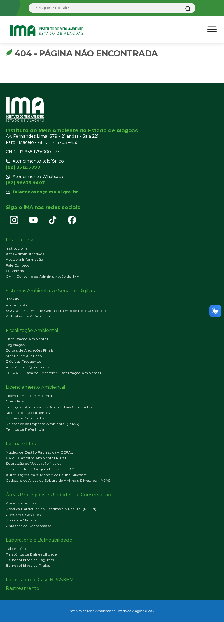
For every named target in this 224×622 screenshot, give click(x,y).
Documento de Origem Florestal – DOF (41, 469)
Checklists (15, 401)
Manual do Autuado (24, 356)
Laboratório (16, 548)
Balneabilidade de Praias (28, 565)
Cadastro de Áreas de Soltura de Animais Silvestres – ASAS (58, 480)
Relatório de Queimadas (27, 367)
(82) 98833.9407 (25, 182)
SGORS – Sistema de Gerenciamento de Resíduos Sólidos (56, 310)
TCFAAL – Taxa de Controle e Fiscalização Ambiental (53, 373)
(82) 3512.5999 (23, 167)
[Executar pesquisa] (188, 9)
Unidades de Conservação (29, 525)
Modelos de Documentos (28, 412)
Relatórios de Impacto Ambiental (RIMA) (42, 423)
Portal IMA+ (17, 305)
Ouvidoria (15, 271)
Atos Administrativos (25, 254)
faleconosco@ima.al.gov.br (45, 192)
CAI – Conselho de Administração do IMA (42, 276)
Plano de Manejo (21, 520)
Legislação (15, 345)
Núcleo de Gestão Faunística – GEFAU (40, 452)
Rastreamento (22, 588)
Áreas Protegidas (21, 503)
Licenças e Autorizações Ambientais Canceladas (49, 407)
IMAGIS (12, 299)
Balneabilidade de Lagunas (30, 560)
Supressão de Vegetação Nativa (34, 463)
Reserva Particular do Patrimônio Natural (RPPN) (51, 509)
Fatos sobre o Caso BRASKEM (40, 580)
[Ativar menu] (212, 29)
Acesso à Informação (24, 259)
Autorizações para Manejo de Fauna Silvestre (46, 475)
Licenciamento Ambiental (29, 395)
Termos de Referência (25, 429)
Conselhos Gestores (23, 514)
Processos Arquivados (25, 418)
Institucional (17, 248)
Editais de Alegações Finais (30, 350)
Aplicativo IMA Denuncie (28, 316)
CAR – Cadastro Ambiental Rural (36, 458)
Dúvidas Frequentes (23, 361)
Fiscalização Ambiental (27, 339)
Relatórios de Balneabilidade (31, 554)
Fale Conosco (17, 265)
